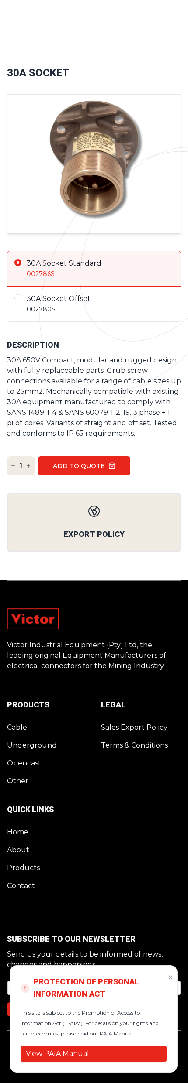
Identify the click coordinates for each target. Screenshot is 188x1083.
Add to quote (79, 466)
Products (23, 868)
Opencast (24, 763)
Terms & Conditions (134, 745)
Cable (17, 727)
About (18, 850)
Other (17, 781)
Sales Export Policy (134, 727)
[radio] (94, 269)
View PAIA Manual (57, 1053)
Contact (21, 885)
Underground (32, 745)
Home (17, 832)
